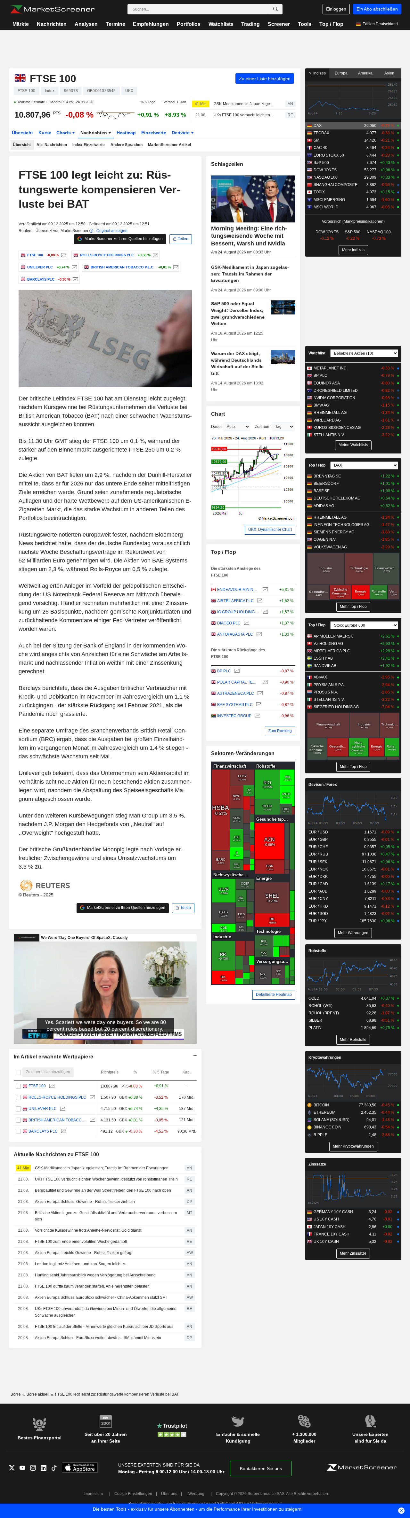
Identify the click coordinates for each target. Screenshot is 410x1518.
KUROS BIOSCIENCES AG (337, 427)
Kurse (44, 132)
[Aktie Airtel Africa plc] (259, 601)
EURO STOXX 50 (329, 155)
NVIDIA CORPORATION (334, 398)
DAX (318, 125)
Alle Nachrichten (52, 145)
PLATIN (315, 1028)
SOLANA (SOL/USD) (331, 1120)
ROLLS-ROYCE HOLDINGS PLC (57, 1097)
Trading (250, 24)
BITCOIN (321, 1105)
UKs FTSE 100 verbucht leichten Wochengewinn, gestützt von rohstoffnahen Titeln (244, 115)
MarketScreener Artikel (169, 145)
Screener (279, 24)
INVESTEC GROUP (234, 716)
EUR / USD (318, 832)
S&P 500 (321, 162)
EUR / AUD (318, 891)
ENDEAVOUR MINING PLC (238, 589)
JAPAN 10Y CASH (330, 1227)
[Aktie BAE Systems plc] (258, 704)
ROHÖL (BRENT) (323, 1013)
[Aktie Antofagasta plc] (258, 634)
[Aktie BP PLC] (236, 671)
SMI (317, 140)
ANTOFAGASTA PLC (235, 634)
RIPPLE (320, 1135)
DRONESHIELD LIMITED (336, 390)
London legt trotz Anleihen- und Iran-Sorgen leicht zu (81, 1264)
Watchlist (316, 353)
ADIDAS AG (324, 506)
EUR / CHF (318, 847)
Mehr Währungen (353, 933)
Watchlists (221, 24)
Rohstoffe (317, 951)
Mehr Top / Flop (353, 606)
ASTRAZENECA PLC (235, 693)
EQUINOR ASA (327, 383)
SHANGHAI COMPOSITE (335, 184)
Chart (218, 414)
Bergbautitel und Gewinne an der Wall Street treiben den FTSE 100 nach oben (103, 1190)
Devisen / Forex (322, 784)
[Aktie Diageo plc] (245, 623)
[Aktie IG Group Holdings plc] (264, 612)
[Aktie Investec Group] (256, 716)
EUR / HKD (318, 906)
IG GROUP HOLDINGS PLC (238, 612)
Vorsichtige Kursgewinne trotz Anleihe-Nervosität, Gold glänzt (88, 1230)
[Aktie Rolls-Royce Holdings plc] (154, 255)
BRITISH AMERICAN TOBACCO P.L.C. (57, 1120)
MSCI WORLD (326, 207)
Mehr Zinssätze (353, 1253)
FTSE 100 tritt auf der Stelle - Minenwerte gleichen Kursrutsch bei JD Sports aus (104, 1326)
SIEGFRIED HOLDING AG (336, 707)
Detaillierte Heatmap (274, 994)
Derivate (181, 132)
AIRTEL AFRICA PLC (235, 601)
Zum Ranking (280, 731)
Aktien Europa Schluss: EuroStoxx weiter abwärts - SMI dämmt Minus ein (98, 1338)
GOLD (313, 998)
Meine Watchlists (353, 445)
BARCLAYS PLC (43, 1131)
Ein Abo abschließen (377, 9)
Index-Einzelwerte (88, 145)
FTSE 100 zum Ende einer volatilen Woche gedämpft (81, 1241)
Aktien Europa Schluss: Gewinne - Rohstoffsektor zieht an (85, 1201)
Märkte (20, 24)
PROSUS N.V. (326, 692)
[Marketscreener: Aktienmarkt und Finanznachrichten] (52, 9)
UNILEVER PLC (43, 1108)
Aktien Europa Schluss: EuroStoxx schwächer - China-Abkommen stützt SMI (101, 1297)
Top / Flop (331, 24)
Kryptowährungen (324, 1057)
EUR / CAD (318, 884)
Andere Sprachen (127, 145)
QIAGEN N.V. (325, 539)
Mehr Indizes (353, 250)
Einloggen (336, 9)
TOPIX (319, 192)
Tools (304, 24)
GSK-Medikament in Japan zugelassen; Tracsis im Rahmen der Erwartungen (244, 104)
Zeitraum (262, 426)
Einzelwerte (153, 132)
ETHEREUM (324, 1112)
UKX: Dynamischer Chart (270, 529)
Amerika (365, 73)
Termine (115, 24)
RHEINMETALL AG (330, 412)
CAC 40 (320, 147)
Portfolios (189, 24)
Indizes (319, 73)
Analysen (86, 24)
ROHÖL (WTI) (320, 1005)
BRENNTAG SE (327, 476)
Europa (341, 73)
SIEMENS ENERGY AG (334, 532)
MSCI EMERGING (329, 199)
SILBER (315, 1020)
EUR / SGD (318, 913)
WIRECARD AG (327, 420)
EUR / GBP (318, 839)
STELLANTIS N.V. (329, 435)
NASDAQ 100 (326, 177)
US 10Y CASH (326, 1219)
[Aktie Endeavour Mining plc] (264, 589)
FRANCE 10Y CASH (331, 1234)
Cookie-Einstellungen (133, 1493)
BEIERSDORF (326, 483)
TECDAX (321, 133)
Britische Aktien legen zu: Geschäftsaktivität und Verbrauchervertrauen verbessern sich (106, 1216)
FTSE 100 (37, 1086)
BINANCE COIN (327, 1127)
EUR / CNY (318, 898)
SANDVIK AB (325, 665)
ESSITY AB (323, 658)
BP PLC (224, 671)
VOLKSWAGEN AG (330, 547)
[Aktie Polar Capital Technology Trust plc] (264, 682)
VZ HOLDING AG (328, 643)
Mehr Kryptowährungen (353, 1146)
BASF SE (322, 491)
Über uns (169, 1493)
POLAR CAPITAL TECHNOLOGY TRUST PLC (238, 682)
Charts (64, 132)
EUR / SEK (317, 862)
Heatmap (126, 132)
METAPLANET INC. (331, 368)
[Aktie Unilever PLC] (73, 267)
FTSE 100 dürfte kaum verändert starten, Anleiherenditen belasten (92, 1286)
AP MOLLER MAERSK (333, 636)
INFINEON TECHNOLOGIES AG (341, 525)
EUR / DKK (318, 876)
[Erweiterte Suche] (275, 9)
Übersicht (22, 132)
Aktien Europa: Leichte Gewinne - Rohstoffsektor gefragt (83, 1253)
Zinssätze (317, 1164)
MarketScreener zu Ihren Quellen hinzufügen (123, 238)
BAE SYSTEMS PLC (235, 704)
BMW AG (321, 405)
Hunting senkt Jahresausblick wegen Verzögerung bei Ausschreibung (95, 1275)
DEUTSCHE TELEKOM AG (337, 498)
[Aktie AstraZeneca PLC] (259, 693)
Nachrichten (52, 24)
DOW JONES (325, 170)
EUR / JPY (317, 921)
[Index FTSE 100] (63, 255)
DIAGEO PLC (229, 623)
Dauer (216, 426)
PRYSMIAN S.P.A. (329, 685)
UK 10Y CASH (326, 1241)
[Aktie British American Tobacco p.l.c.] (175, 267)
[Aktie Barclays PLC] (74, 279)
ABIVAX (320, 677)
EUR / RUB (318, 854)
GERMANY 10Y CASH (333, 1212)
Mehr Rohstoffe (353, 1039)
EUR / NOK (318, 869)
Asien (389, 73)
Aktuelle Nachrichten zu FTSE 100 (56, 1154)
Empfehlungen (151, 24)
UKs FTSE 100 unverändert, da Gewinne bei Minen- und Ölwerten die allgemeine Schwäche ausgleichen (105, 1312)
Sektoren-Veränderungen (243, 753)
